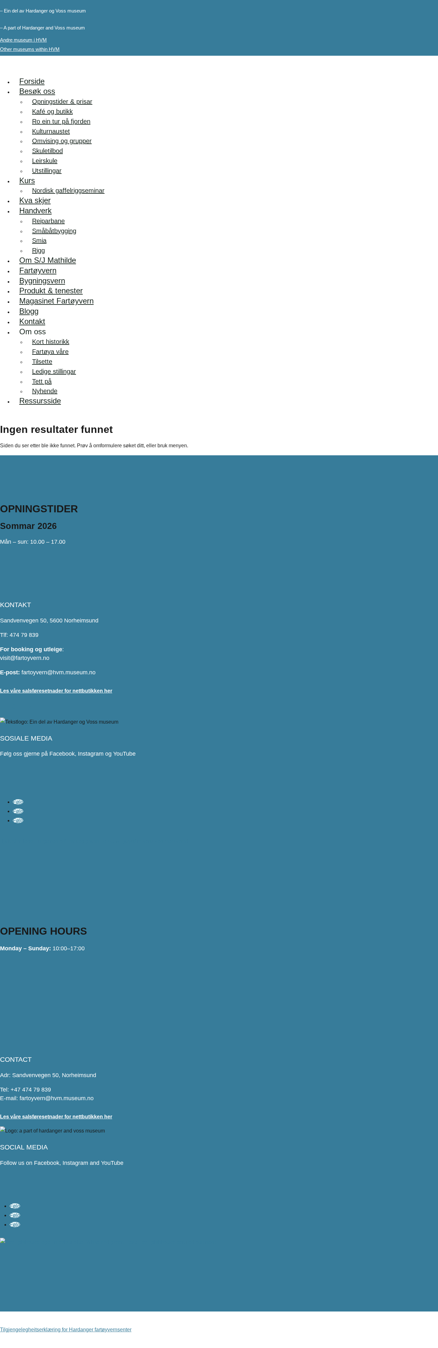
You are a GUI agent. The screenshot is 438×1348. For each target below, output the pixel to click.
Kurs (27, 180)
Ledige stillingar (54, 371)
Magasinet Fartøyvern (56, 300)
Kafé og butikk (52, 111)
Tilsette (42, 361)
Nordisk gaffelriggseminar (68, 190)
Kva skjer (35, 200)
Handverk (35, 210)
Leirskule (44, 160)
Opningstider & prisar (62, 101)
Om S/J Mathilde (47, 260)
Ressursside (40, 400)
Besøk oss (37, 91)
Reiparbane (48, 220)
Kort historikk (50, 341)
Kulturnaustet (51, 131)
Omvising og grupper (62, 140)
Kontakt (32, 321)
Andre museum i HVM (23, 40)
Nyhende (44, 390)
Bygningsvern (42, 280)
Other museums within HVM (30, 49)
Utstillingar (47, 170)
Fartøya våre (50, 351)
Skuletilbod (47, 150)
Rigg (38, 250)
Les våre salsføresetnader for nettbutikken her (56, 691)
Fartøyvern (37, 270)
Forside (32, 81)
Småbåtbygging (54, 230)
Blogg (28, 311)
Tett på (42, 381)
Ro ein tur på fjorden (61, 121)
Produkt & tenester (51, 290)
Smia (39, 240)
